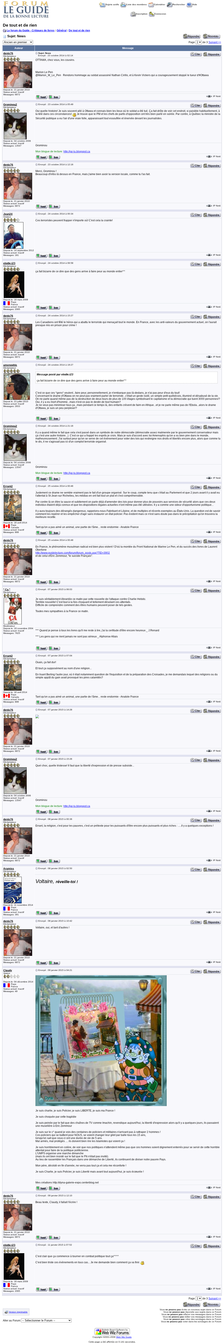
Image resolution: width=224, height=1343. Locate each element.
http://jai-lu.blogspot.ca (76, 151)
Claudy (7, 970)
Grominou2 (10, 104)
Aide (194, 4)
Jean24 (7, 214)
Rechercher (179, 4)
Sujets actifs (112, 4)
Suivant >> (214, 42)
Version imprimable (18, 1312)
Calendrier (159, 4)
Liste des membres (136, 4)
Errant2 (8, 486)
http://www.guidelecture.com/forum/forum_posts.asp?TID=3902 (72, 552)
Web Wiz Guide (124, 1337)
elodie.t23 (9, 263)
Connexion (160, 14)
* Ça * (6, 589)
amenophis (10, 365)
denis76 (8, 53)
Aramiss (8, 868)
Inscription (141, 14)
